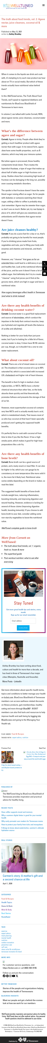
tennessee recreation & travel (11, 951)
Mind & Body (6, 909)
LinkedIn (17, 681)
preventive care (6, 945)
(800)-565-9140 (30, 967)
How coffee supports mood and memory (16, 812)
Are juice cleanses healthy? (20, 229)
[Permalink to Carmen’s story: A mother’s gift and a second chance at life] (23, 857)
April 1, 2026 (7, 883)
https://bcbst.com (10, 967)
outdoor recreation (7, 942)
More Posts (7, 681)
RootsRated (5, 917)
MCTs (23, 385)
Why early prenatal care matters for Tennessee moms (22, 821)
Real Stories (6, 913)
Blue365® (27, 708)
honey (39, 209)
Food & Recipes (18, 734)
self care (4, 947)
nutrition (25, 737)
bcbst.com (8, 697)
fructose (14, 168)
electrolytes (19, 317)
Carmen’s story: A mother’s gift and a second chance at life (23, 877)
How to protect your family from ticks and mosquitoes (22, 824)
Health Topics (6, 902)
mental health (6, 938)
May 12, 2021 (17, 31)
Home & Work (6, 906)
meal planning (6, 935)
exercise (4, 931)
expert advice (16, 737)
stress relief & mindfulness (10, 949)
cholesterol (10, 375)
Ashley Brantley (15, 34)
